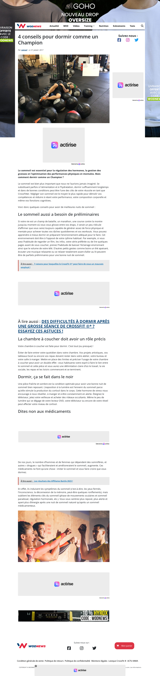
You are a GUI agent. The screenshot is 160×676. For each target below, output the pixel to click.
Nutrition (103, 26)
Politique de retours (54, 661)
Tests (132, 26)
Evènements (119, 26)
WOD (65, 26)
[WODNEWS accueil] (29, 25)
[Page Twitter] (94, 648)
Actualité (54, 26)
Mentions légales (99, 661)
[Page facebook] (69, 648)
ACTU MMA (132, 661)
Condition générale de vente (30, 661)
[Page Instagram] (81, 648)
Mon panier (126, 645)
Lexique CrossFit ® (117, 661)
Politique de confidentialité (77, 661)
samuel (24, 50)
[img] (142, 26)
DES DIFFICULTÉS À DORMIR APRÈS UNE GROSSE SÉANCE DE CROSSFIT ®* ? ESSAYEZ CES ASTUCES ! (64, 326)
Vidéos (76, 26)
